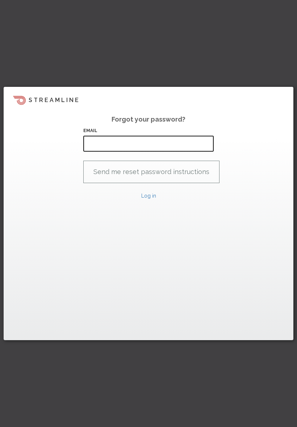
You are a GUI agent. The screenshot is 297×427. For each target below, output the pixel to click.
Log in (148, 196)
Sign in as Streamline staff (42, 331)
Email (90, 130)
